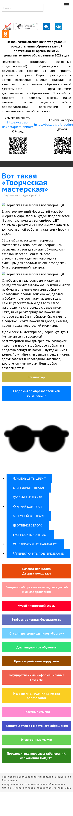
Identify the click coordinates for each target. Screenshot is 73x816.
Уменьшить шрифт (31, 478)
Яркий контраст (29, 506)
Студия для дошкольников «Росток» (36, 633)
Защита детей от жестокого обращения (36, 726)
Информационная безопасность (36, 619)
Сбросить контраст (32, 535)
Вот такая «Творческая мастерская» (25, 182)
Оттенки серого (29, 525)
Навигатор (36, 377)
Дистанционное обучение (36, 647)
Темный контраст (30, 516)
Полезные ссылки (36, 712)
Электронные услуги (36, 740)
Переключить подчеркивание (40, 553)
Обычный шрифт (29, 497)
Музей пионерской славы (37, 606)
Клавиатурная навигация (36, 544)
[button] (36, 439)
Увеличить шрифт (30, 488)
